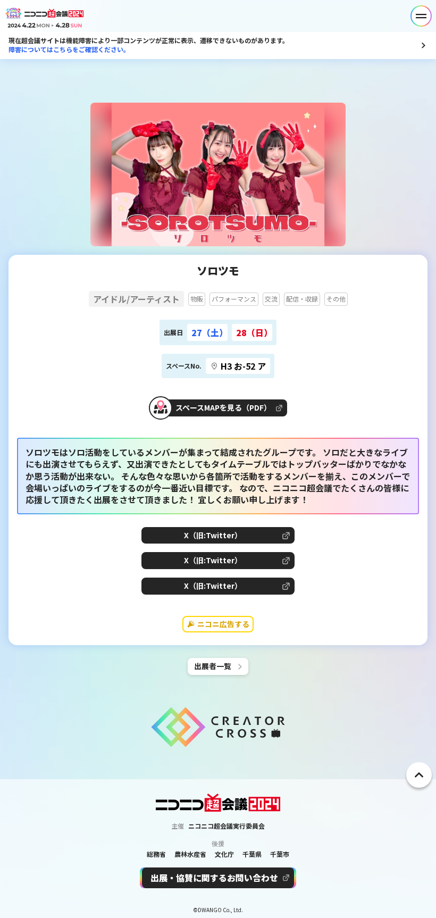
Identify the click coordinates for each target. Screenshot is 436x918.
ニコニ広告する (223, 624)
